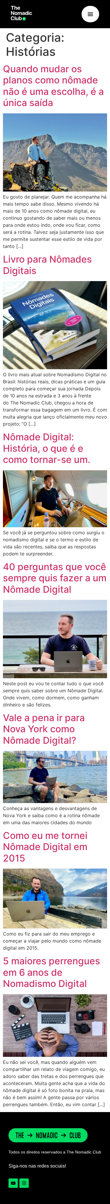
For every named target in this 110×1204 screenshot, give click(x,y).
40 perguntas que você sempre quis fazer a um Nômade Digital (54, 578)
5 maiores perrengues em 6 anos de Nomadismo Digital (51, 972)
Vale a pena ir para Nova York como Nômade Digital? (44, 729)
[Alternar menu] (90, 14)
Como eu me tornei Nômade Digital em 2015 (45, 847)
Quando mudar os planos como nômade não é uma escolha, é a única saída (53, 85)
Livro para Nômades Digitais (47, 264)
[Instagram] (24, 1183)
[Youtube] (13, 1183)
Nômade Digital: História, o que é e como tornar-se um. (46, 448)
